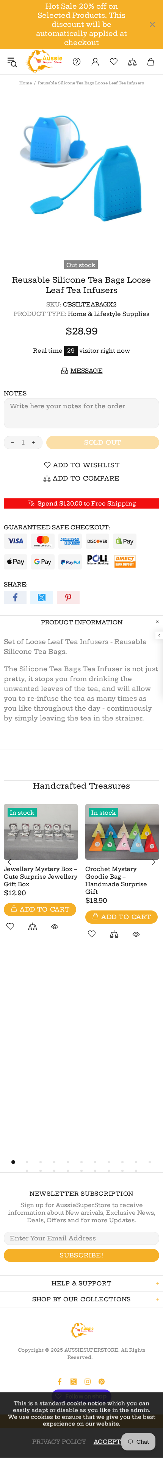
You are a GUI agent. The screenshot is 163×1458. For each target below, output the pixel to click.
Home (25, 83)
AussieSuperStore (43, 61)
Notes (15, 393)
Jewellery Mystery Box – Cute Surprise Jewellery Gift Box (40, 876)
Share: (16, 584)
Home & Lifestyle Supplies (108, 313)
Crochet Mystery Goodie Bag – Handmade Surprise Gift (116, 880)
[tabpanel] (41, 876)
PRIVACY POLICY (59, 1441)
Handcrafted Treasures (81, 785)
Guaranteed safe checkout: (57, 527)
